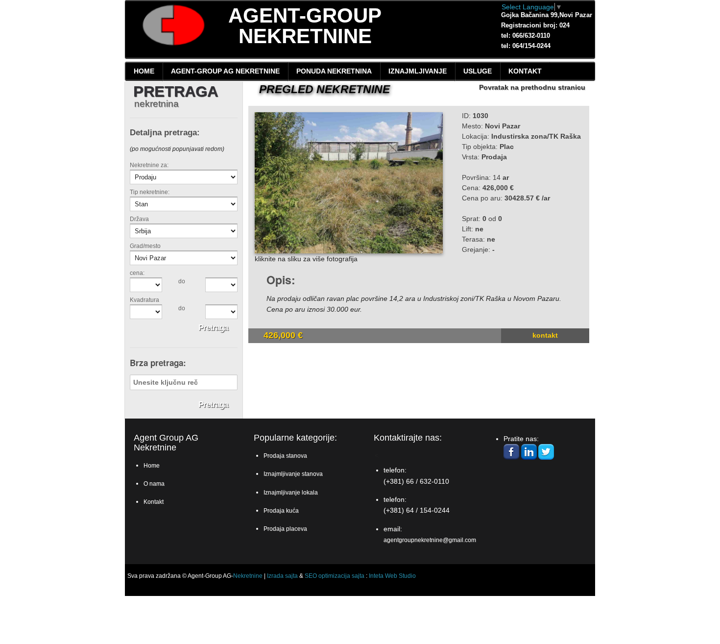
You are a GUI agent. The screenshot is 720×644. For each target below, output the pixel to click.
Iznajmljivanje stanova (293, 474)
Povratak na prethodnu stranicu (532, 87)
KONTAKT (525, 71)
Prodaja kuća (281, 510)
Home (152, 465)
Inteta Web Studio (392, 575)
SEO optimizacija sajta (334, 575)
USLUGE (477, 71)
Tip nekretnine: (149, 192)
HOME (144, 71)
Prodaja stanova (285, 455)
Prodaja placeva (285, 528)
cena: (137, 273)
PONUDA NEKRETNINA (334, 71)
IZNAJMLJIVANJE (417, 71)
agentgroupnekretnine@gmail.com (430, 540)
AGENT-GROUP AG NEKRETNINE (225, 71)
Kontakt (545, 335)
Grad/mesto (145, 246)
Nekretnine (248, 575)
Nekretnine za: (149, 165)
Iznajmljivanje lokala (291, 492)
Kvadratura (144, 300)
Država (139, 219)
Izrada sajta (282, 575)
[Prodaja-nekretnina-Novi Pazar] (349, 182)
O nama (154, 483)
